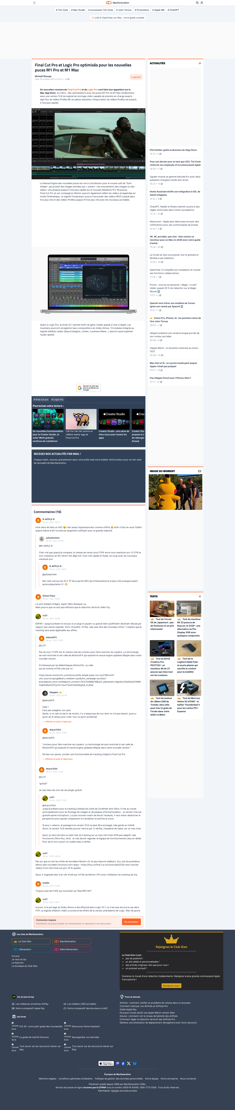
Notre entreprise (169, 1078)
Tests (154, 596)
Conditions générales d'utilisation (76, 1078)
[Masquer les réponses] (36, 561)
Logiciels (136, 77)
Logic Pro (93, 89)
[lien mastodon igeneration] (117, 1063)
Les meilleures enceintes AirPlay (32, 1004)
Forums (15, 956)
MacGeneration (68, 941)
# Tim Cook (62, 10)
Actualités (157, 63)
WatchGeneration (69, 949)
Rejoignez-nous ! (171, 985)
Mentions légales (47, 1078)
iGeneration (25, 949)
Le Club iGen (24, 941)
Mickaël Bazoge (43, 76)
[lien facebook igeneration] (123, 1063)
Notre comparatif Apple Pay (30, 1008)
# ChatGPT (173, 10)
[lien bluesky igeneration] (135, 1063)
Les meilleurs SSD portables (81, 1004)
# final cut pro (41, 399)
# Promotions (142, 10)
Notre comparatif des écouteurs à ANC (87, 1008)
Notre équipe (152, 1078)
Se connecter (131, 922)
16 (66, 79)
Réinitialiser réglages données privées (117, 1090)
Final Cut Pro (74, 89)
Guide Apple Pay (128, 1009)
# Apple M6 (158, 10)
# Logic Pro (57, 399)
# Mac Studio (78, 10)
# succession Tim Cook (100, 10)
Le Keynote (17, 962)
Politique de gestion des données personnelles (119, 1078)
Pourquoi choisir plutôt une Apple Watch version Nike (147, 1012)
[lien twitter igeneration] (129, 1063)
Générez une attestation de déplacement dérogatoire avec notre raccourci (158, 1022)
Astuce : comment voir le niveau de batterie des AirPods (148, 1016)
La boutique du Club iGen (25, 966)
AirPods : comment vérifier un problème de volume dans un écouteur (155, 1003)
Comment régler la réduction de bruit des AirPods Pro (147, 1019)
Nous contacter (188, 1078)
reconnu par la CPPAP (95, 1087)
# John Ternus (124, 10)
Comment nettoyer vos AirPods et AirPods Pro (144, 1006)
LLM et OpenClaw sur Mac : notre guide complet (119, 17)
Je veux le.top (19, 959)
